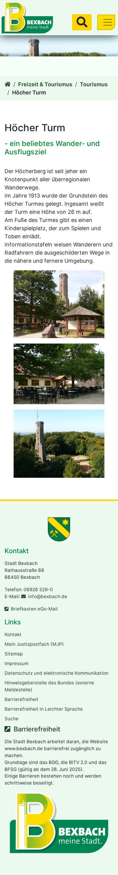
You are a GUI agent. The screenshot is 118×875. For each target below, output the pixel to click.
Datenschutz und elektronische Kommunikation (56, 673)
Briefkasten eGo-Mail (34, 609)
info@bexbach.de (47, 596)
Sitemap (14, 654)
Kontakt (13, 634)
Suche (11, 718)
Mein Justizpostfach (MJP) (34, 644)
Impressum (16, 663)
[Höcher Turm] (8, 84)
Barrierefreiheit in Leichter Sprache (44, 709)
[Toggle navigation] (106, 22)
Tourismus (94, 84)
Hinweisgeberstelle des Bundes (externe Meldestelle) (49, 686)
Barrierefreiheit (21, 699)
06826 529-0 (38, 589)
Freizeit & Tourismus (45, 84)
